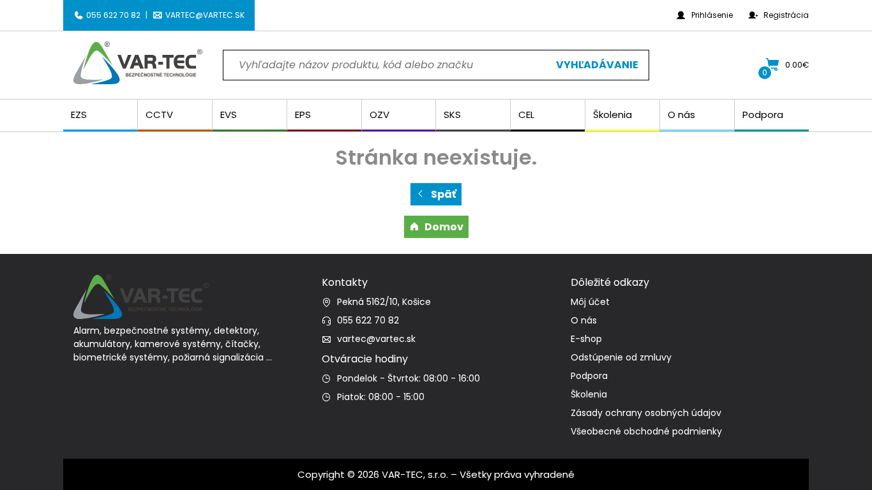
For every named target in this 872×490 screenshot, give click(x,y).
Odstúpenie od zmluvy (621, 357)
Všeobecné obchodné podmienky (646, 431)
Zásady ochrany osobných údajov (646, 412)
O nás (584, 320)
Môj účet (590, 301)
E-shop (586, 338)
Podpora (589, 375)
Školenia (589, 394)
